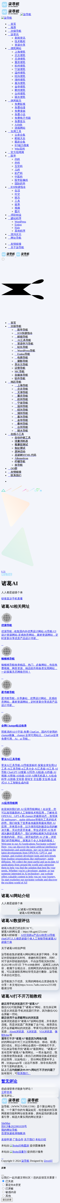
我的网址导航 (9, 1129)
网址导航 (6, 574)
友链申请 (6, 1139)
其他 (8, 1195)
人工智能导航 (40, 938)
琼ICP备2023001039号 (14, 1126)
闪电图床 (23, 1145)
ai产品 (35, 935)
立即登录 (6, 1092)
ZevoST (48, 1160)
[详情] (2, 644)
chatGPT (6, 938)
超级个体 (6, 942)
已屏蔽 (9, 1188)
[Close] (2, 1175)
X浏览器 (32, 1031)
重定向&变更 (13, 1184)
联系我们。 (24, 1073)
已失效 (9, 1181)
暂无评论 (9, 1081)
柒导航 (25, 1160)
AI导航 (51, 935)
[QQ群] (2, 1157)
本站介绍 (40, 1139)
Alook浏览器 (16, 1031)
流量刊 (22, 1151)
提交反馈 (7, 1199)
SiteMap (5, 1123)
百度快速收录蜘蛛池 (13, 1133)
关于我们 (29, 1139)
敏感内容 (10, 1192)
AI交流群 (26, 935)
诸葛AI (52, 938)
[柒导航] (15, 256)
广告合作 (18, 1139)
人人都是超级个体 (21, 938)
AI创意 (43, 935)
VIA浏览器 (45, 1031)
